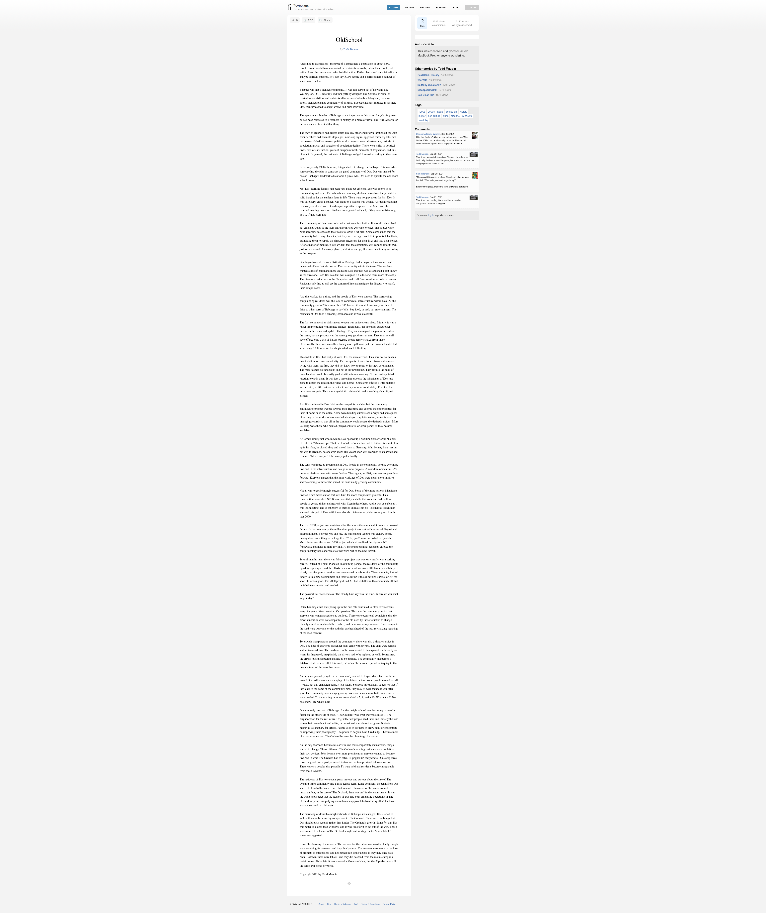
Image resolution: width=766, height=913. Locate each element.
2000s (431, 111)
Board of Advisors (342, 903)
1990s (422, 111)
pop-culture (434, 115)
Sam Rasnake (422, 173)
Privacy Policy (389, 903)
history (463, 111)
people (409, 7)
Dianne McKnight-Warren (428, 133)
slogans (455, 115)
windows (467, 115)
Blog (456, 7)
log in (431, 215)
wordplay (423, 120)
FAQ (356, 903)
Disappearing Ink (427, 90)
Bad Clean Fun (426, 95)
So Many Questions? (429, 85)
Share (327, 20)
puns (445, 115)
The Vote (422, 80)
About (321, 903)
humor (422, 115)
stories (394, 7)
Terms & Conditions (370, 903)
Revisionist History (428, 75)
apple (440, 111)
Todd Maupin (350, 49)
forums (441, 7)
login (472, 7)
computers (451, 111)
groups (425, 7)
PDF (310, 20)
